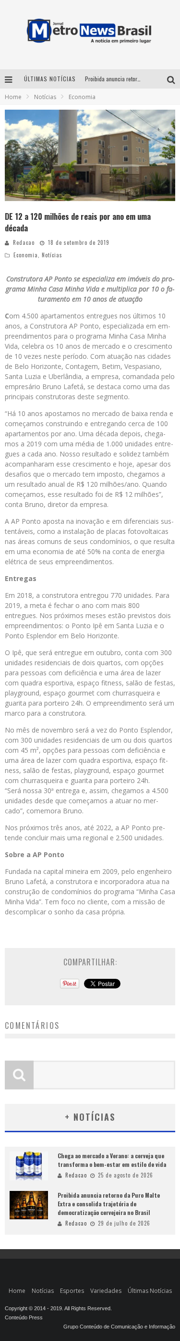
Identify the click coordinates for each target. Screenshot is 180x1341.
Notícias (52, 255)
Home (13, 97)
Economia (25, 255)
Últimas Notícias (150, 1291)
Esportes (72, 1291)
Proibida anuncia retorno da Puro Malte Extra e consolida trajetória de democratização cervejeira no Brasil (109, 1203)
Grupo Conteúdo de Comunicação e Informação (119, 1326)
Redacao (24, 242)
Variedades (105, 1291)
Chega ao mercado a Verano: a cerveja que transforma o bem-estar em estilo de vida (112, 1159)
